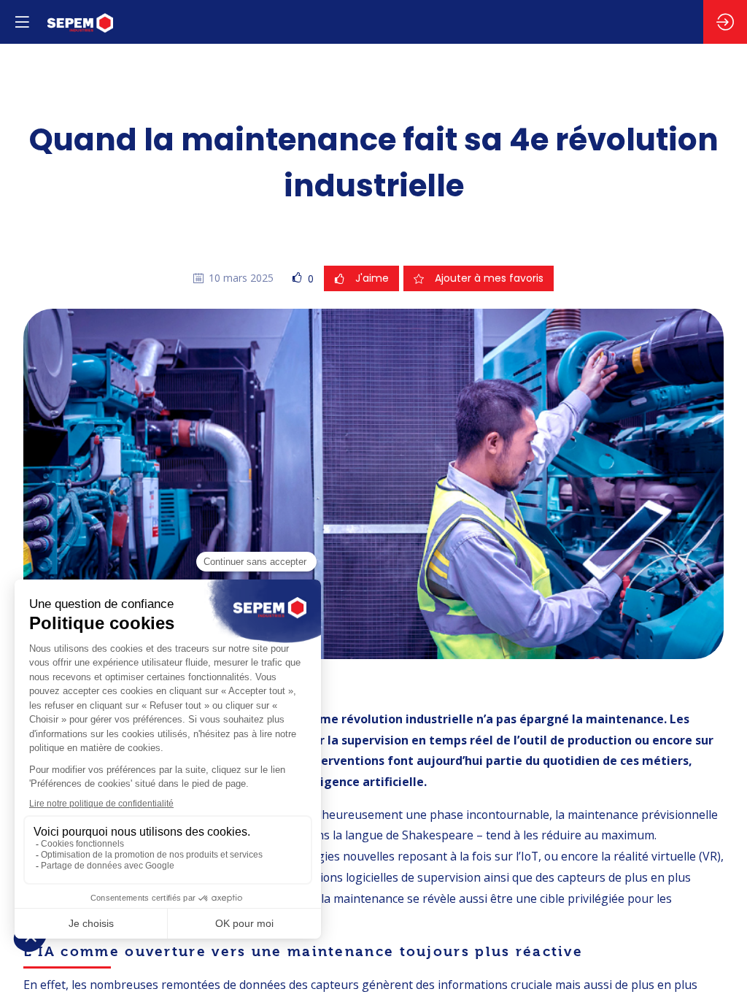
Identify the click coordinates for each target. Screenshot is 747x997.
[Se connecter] (725, 22)
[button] (22, 22)
